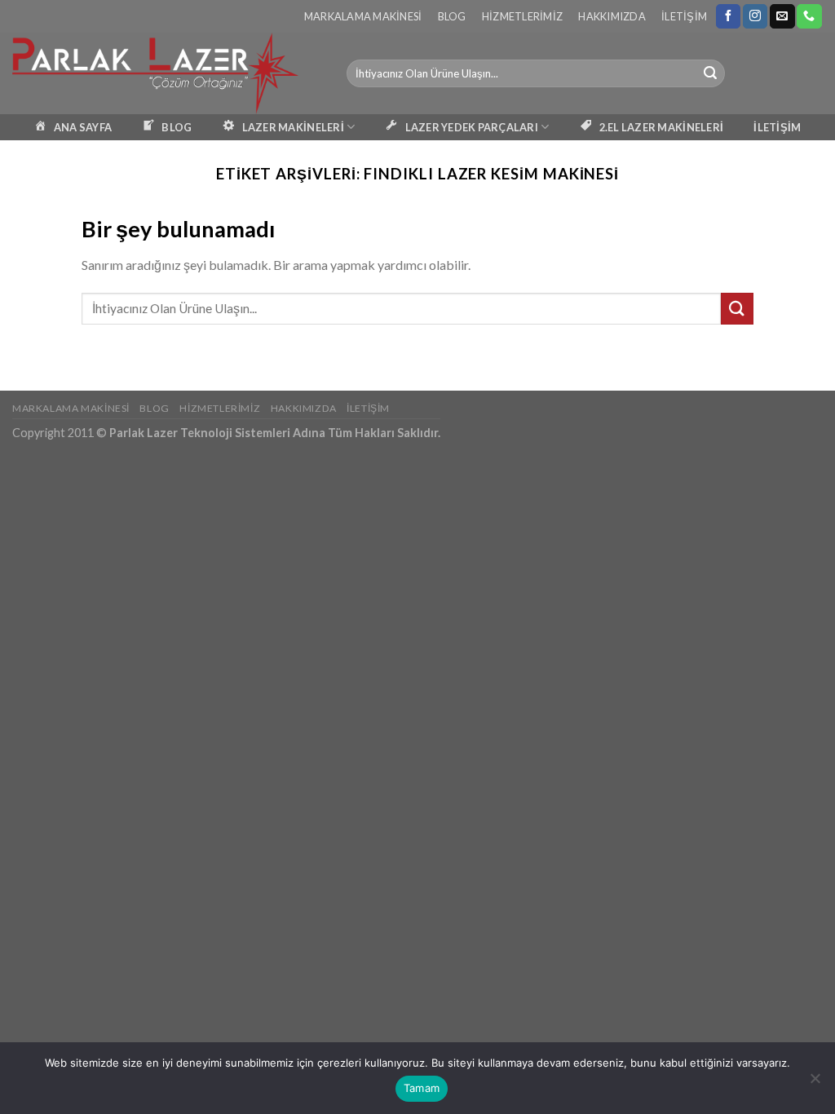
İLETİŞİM (777, 127)
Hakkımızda (612, 16)
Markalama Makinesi (363, 16)
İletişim (684, 16)
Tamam (422, 1087)
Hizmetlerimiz (522, 16)
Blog (452, 16)
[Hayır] (814, 1083)
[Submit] (710, 73)
